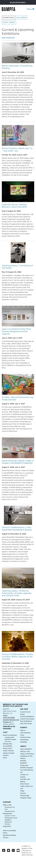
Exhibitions (8, 17)
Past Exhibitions (8, 38)
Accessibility (7, 746)
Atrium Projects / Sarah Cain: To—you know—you (17, 149)
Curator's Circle (10, 815)
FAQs (22, 791)
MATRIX (23, 761)
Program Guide (25, 798)
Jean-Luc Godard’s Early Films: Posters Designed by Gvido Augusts (16, 331)
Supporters (7, 826)
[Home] (10, 9)
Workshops (24, 739)
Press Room (24, 784)
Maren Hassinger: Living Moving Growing (17, 66)
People (22, 777)
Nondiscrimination (9, 835)
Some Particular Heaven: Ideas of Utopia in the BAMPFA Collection (18, 461)
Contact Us (7, 722)
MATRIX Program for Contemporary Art (26, 770)
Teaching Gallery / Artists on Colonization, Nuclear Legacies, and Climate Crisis (17, 593)
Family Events (25, 737)
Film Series (21, 17)
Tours (22, 735)
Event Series (9, 22)
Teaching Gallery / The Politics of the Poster (17, 266)
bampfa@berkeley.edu (11, 720)
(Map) (5, 715)
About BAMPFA (26, 749)
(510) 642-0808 (9, 717)
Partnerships (24, 795)
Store (5, 757)
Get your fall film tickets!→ (18, 2)
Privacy (5, 837)
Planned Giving (9, 811)
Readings (23, 742)
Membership (7, 813)
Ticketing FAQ (9, 737)
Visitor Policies (8, 750)
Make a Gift (7, 805)
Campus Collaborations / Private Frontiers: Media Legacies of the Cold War (17, 656)
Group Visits (7, 748)
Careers (23, 793)
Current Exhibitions (27, 716)
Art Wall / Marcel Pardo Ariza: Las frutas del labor (18, 398)
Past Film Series (26, 723)
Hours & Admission (10, 735)
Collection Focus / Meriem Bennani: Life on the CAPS (14, 205)
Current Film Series (27, 719)
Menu (29, 9)
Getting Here (7, 744)
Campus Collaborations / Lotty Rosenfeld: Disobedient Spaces (17, 528)
